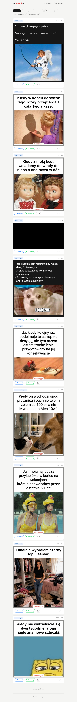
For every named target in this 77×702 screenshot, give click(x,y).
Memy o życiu (27, 11)
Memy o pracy (38, 11)
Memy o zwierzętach (51, 11)
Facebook (20, 85)
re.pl (18, 3)
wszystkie (17, 11)
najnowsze (49, 3)
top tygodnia (59, 3)
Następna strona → (39, 689)
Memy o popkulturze (20, 14)
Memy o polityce (34, 14)
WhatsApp (31, 85)
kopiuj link (59, 84)
